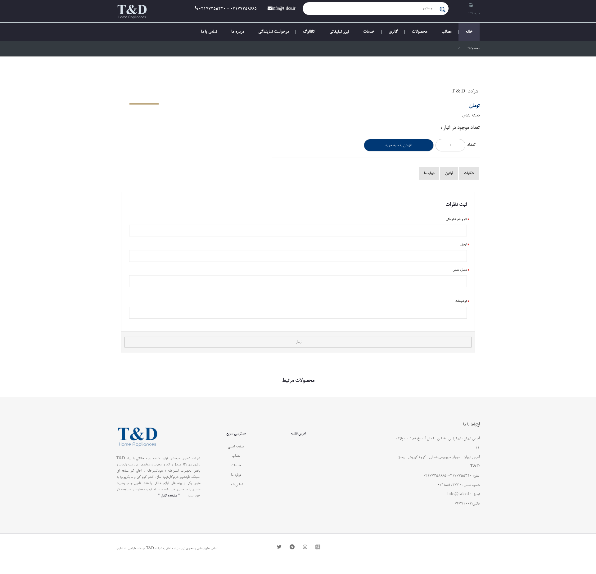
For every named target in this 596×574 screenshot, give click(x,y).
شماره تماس (460, 270)
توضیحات (461, 301)
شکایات (469, 173)
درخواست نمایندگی (273, 31)
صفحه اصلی (236, 447)
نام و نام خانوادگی (456, 219)
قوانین (449, 173)
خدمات (368, 31)
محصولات (419, 31)
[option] (189, 89)
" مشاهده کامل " (169, 496)
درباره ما (237, 31)
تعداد (471, 145)
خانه (469, 31)
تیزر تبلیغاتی (339, 31)
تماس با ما (209, 31)
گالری (393, 31)
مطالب (446, 31)
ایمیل (463, 244)
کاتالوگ (309, 31)
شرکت (472, 91)
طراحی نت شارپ (126, 548)
